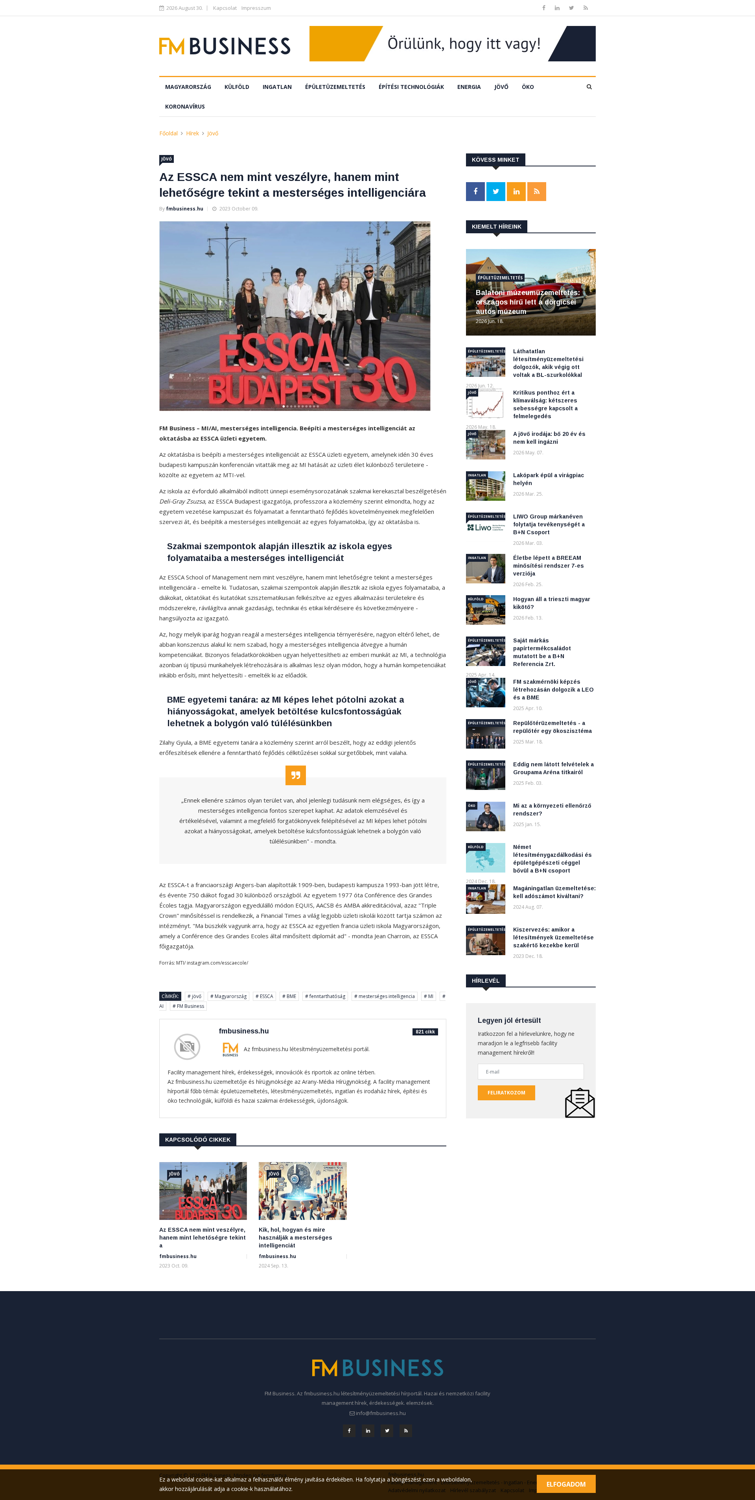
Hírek (192, 133)
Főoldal (168, 133)
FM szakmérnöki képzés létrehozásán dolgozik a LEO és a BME (553, 690)
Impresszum (256, 7)
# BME (289, 996)
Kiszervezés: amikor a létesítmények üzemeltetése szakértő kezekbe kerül (553, 937)
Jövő (501, 86)
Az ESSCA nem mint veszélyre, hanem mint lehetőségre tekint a (202, 1238)
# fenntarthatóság (325, 996)
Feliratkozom (506, 1092)
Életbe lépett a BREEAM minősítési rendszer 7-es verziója (548, 566)
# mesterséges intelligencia (384, 996)
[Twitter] (572, 7)
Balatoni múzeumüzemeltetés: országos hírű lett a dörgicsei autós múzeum (528, 302)
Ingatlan (277, 86)
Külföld (237, 86)
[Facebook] (544, 7)
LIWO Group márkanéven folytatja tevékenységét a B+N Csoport (549, 524)
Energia (469, 86)
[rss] (586, 7)
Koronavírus (185, 106)
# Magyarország (228, 996)
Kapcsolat (225, 7)
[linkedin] (558, 7)
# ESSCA (264, 996)
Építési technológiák (411, 86)
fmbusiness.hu (184, 208)
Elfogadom (566, 1484)
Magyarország (188, 86)
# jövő (194, 996)
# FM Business (188, 1006)
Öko (528, 86)
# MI (428, 996)
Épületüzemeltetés (335, 86)
